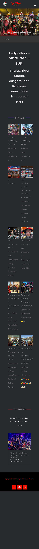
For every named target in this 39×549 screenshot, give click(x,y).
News (19, 118)
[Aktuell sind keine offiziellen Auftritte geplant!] (19, 441)
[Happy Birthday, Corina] (15, 129)
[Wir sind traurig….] (28, 233)
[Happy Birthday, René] (28, 129)
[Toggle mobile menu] (35, 5)
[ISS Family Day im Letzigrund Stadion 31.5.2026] (28, 172)
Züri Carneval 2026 (13, 244)
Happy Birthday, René (26, 140)
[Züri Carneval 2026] (15, 233)
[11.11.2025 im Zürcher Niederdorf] (28, 340)
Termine (19, 409)
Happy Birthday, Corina (13, 140)
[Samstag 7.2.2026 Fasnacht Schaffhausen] (28, 287)
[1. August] (15, 172)
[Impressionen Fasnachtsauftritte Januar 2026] (15, 340)
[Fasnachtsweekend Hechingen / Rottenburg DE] (15, 287)
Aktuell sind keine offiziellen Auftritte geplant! (19, 455)
